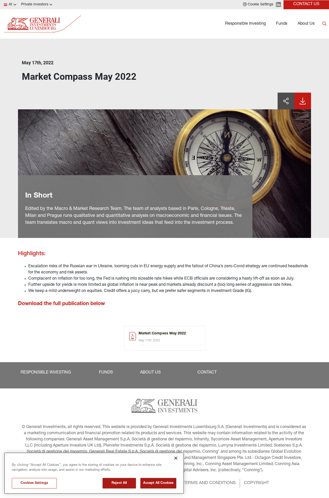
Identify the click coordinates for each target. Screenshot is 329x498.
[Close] (175, 458)
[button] (258, 4)
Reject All (119, 483)
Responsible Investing (245, 24)
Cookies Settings (34, 483)
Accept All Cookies (158, 483)
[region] (94, 473)
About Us (306, 24)
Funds (281, 24)
